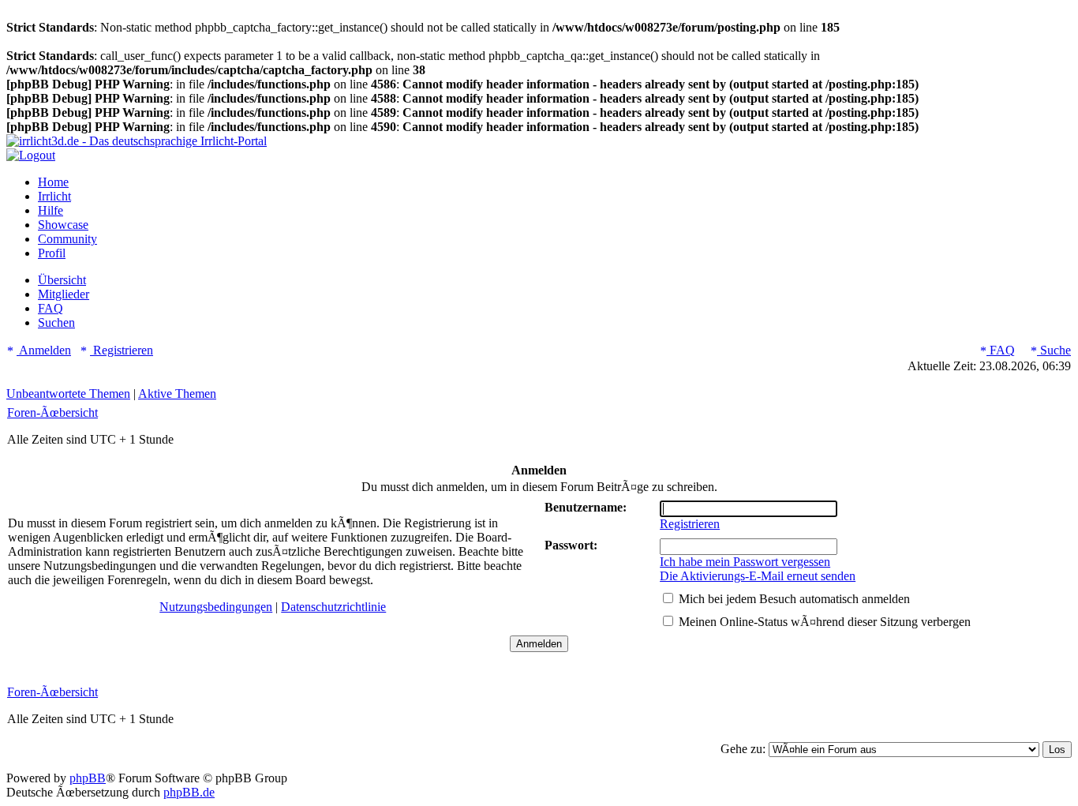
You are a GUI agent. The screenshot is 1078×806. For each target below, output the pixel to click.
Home (53, 182)
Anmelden (44, 350)
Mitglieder (63, 294)
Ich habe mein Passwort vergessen (745, 561)
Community (67, 239)
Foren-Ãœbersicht (52, 412)
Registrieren (121, 350)
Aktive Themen (177, 393)
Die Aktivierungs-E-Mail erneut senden (757, 576)
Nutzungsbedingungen (215, 606)
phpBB (87, 778)
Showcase (63, 224)
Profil (52, 253)
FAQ (50, 308)
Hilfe (50, 210)
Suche (1054, 350)
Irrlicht (54, 196)
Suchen (56, 322)
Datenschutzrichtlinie (333, 606)
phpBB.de (189, 792)
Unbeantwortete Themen (68, 393)
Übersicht (62, 280)
